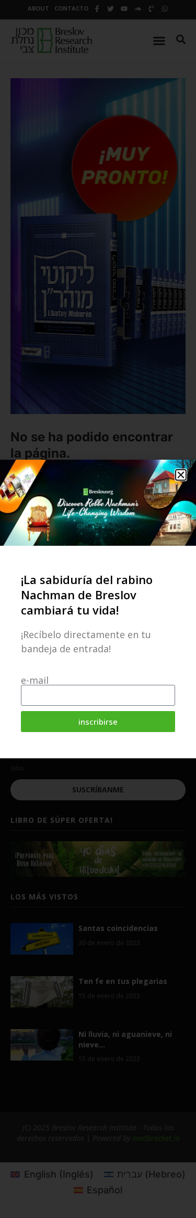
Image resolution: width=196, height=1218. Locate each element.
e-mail (35, 680)
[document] (98, 609)
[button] (181, 475)
